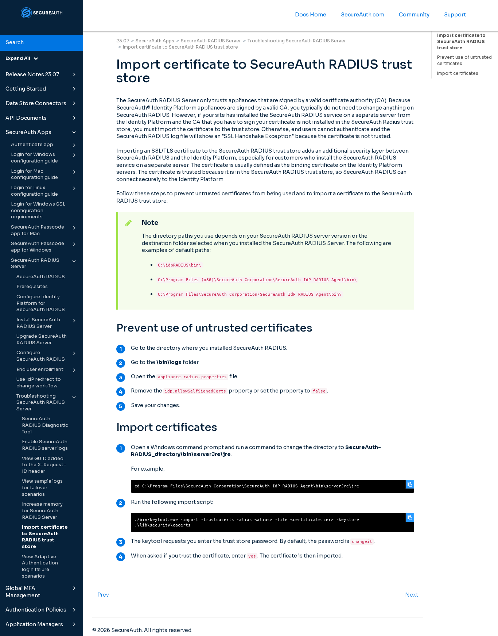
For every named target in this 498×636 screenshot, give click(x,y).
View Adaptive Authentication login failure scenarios (40, 566)
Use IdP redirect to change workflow (38, 382)
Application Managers (34, 624)
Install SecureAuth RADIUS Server (38, 323)
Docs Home (310, 14)
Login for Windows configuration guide (34, 158)
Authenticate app (32, 144)
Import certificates (457, 73)
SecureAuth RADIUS (40, 277)
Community (414, 14)
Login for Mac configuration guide (34, 174)
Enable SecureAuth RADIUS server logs (45, 445)
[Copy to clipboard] (409, 484)
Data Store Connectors (35, 103)
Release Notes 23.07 (32, 74)
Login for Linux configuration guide (34, 191)
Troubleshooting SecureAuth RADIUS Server (40, 402)
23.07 (122, 40)
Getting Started (25, 88)
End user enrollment (39, 369)
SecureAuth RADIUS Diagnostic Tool (45, 425)
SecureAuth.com (362, 14)
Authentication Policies (35, 609)
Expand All (19, 58)
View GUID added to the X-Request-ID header (44, 465)
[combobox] (41, 43)
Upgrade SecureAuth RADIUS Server (41, 339)
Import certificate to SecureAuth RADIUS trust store (45, 536)
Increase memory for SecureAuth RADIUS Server (42, 510)
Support (455, 14)
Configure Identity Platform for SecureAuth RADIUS (40, 303)
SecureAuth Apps (28, 132)
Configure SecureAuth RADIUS (40, 356)
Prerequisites (32, 287)
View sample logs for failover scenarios (42, 487)
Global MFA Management (22, 592)
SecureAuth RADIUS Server (35, 263)
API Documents (26, 118)
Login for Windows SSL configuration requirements (38, 210)
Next (411, 594)
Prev (103, 594)
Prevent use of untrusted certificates (464, 60)
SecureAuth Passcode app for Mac (37, 230)
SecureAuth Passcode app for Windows (37, 247)
